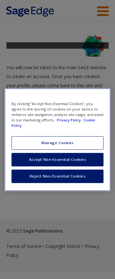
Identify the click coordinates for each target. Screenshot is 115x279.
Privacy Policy (69, 120)
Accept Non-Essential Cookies (57, 159)
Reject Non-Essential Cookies (58, 176)
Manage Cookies (57, 142)
